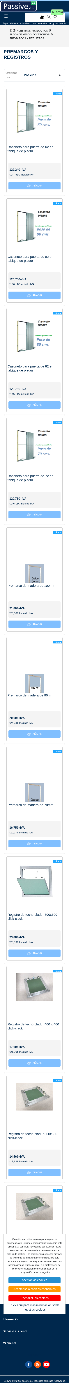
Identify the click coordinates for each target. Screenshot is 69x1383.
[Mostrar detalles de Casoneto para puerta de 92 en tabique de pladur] (34, 226)
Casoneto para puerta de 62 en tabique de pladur (30, 149)
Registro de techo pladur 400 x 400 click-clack (33, 1026)
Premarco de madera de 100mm (31, 586)
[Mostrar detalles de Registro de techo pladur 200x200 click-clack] (34, 1213)
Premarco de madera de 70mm (30, 805)
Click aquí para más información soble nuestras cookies (34, 1307)
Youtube (46, 1364)
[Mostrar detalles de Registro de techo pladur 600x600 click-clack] (34, 884)
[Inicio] (11, 31)
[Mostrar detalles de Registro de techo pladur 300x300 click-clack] (34, 1103)
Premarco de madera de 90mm (30, 695)
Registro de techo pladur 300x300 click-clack (32, 1136)
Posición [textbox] (30, 75)
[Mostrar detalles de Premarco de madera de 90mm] (34, 665)
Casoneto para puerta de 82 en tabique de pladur (30, 368)
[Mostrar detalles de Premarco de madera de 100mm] (34, 555)
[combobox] (42, 75)
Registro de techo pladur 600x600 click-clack (32, 917)
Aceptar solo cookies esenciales (34, 1289)
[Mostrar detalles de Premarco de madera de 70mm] (34, 774)
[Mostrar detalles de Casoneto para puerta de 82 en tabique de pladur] (34, 336)
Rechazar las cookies (34, 1298)
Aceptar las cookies (34, 1280)
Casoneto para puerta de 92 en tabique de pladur (30, 259)
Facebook (28, 1364)
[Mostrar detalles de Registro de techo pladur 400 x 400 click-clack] (34, 994)
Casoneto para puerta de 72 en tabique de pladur (30, 478)
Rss (37, 1364)
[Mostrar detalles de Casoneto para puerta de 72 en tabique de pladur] (34, 445)
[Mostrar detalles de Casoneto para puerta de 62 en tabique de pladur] (34, 116)
